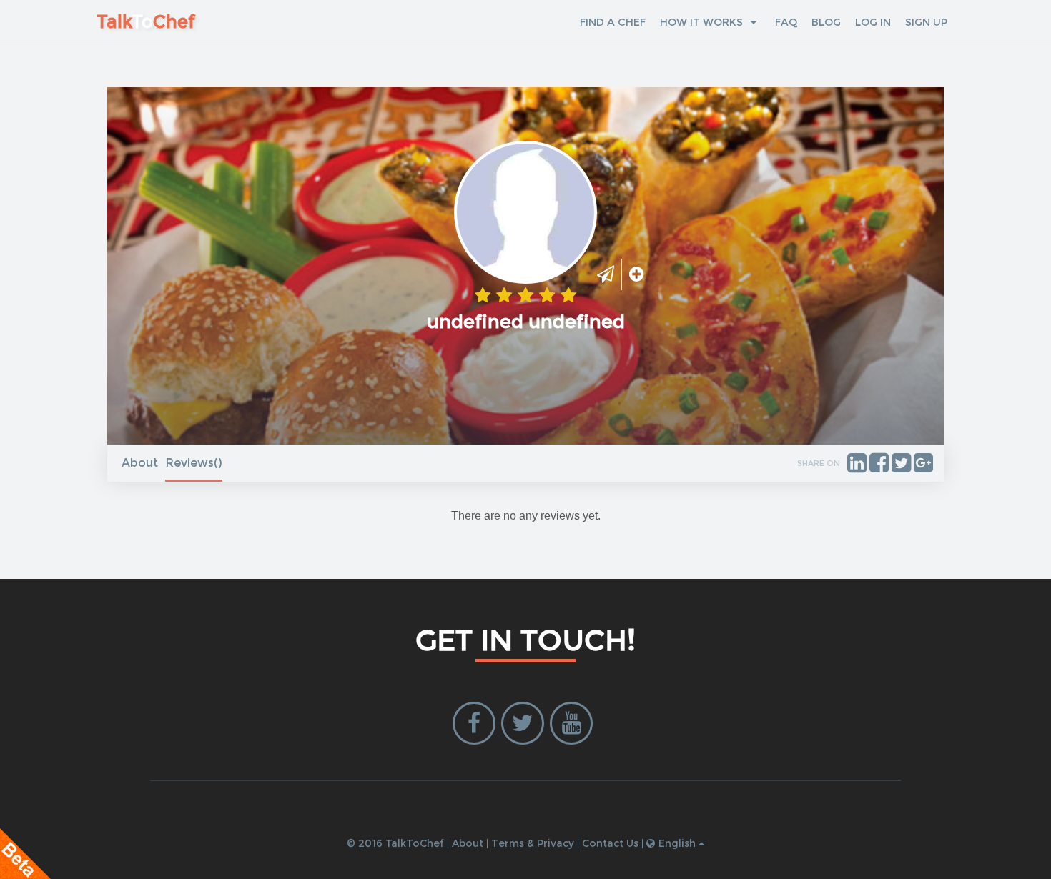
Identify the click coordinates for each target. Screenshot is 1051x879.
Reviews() (193, 463)
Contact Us (610, 843)
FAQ (786, 22)
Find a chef (613, 22)
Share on (818, 463)
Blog (826, 22)
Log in (873, 22)
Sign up (926, 22)
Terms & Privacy (532, 843)
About (140, 463)
